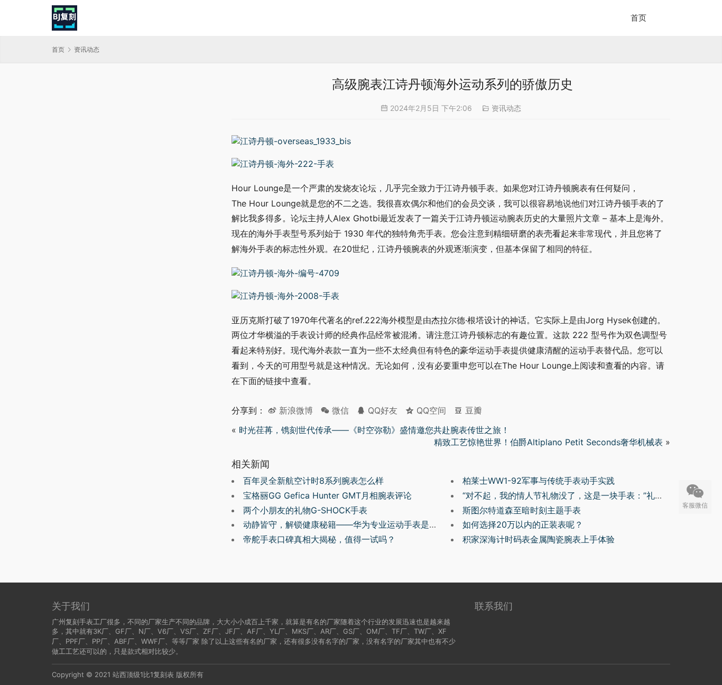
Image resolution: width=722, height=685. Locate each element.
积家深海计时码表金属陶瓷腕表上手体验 (538, 539)
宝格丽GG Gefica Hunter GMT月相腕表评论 (327, 495)
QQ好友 (381, 410)
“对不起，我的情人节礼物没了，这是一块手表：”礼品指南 (571, 495)
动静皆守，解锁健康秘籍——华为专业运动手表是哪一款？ (353, 524)
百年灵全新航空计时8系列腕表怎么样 (313, 480)
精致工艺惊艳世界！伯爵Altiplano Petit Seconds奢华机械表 (547, 442)
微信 (335, 410)
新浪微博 (294, 410)
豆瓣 (472, 410)
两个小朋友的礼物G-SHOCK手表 (305, 510)
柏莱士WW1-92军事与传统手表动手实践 (538, 480)
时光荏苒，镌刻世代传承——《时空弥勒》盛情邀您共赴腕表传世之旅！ (374, 430)
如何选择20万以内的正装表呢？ (522, 524)
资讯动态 (506, 108)
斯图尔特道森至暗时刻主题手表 (521, 510)
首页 (638, 18)
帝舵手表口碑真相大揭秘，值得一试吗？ (319, 539)
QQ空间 (430, 410)
